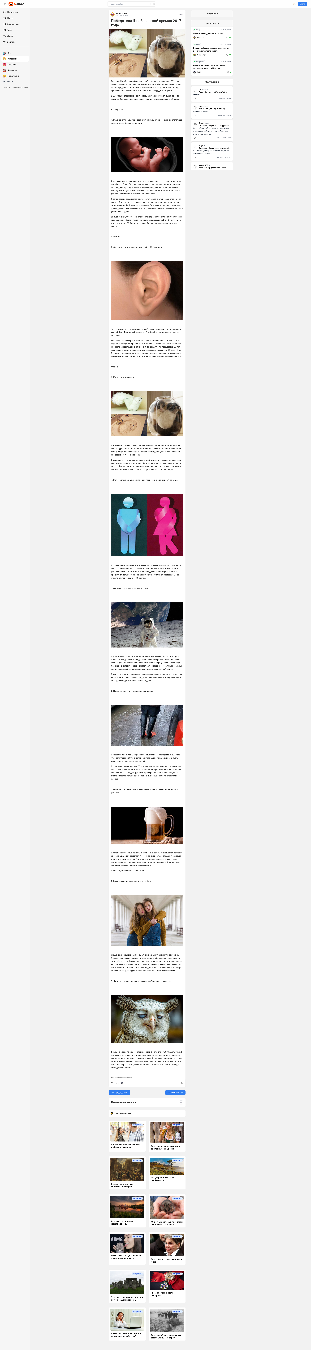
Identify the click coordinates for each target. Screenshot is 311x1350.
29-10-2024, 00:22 (122, 16)
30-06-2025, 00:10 (225, 30)
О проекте (6, 87)
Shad (201, 123)
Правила (15, 87)
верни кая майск (200, 111)
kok (200, 106)
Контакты (24, 87)
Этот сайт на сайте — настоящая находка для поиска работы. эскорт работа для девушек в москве (211, 131)
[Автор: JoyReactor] (194, 37)
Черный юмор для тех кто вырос (208, 33)
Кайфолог (201, 72)
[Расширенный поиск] (149, 3)
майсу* (196, 95)
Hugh (201, 146)
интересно (115, 1077)
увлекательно (126, 1077)
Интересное (121, 13)
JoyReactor (201, 37)
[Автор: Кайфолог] (122, 1083)
